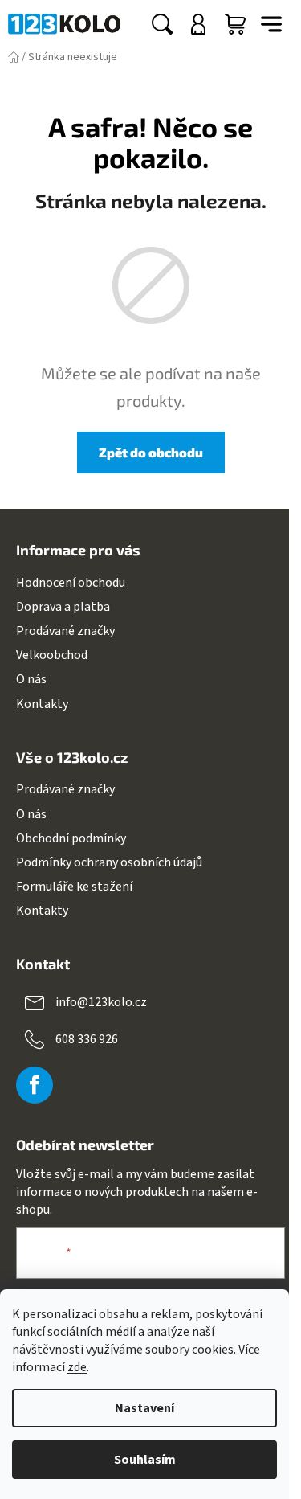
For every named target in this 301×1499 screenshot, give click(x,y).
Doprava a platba (63, 607)
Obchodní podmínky (71, 838)
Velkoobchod (51, 655)
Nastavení (144, 1408)
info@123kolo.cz (101, 1002)
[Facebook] (34, 1085)
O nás (31, 679)
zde (77, 1367)
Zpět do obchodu (151, 452)
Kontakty (42, 704)
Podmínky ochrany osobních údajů (109, 862)
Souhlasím (145, 1459)
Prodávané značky (65, 631)
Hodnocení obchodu (70, 583)
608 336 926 (86, 1039)
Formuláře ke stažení (74, 886)
